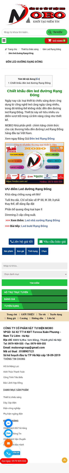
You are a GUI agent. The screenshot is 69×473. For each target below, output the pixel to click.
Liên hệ (51, 318)
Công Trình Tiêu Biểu (13, 377)
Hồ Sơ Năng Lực (11, 366)
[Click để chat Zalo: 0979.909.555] (8, 433)
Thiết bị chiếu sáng (30, 49)
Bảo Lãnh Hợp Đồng (13, 383)
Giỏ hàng (58, 40)
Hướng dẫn (37, 318)
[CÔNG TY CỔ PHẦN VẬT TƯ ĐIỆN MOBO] (34, 15)
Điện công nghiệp (11, 408)
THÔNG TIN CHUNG (14, 359)
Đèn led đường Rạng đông (21, 53)
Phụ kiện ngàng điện (13, 413)
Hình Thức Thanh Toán (14, 372)
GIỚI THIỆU (27, 314)
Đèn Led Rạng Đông (52, 49)
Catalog (24, 318)
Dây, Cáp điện (9, 402)
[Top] (64, 460)
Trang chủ (12, 49)
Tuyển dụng (11, 306)
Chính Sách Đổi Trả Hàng (15, 428)
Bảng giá (9, 299)
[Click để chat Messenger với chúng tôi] (8, 423)
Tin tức (42, 314)
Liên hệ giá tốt (23, 242)
